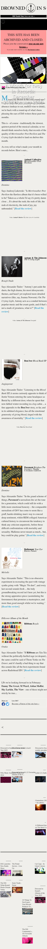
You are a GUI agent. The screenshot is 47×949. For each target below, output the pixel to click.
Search (42, 27)
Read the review (23, 208)
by (10, 87)
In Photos (27, 21)
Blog (35, 21)
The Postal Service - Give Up (17, 866)
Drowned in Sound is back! (21, 748)
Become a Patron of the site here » (25, 703)
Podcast (41, 21)
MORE (41, 846)
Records (9, 21)
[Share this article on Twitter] (7, 704)
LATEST (3, 739)
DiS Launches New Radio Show (5, 866)
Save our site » (23, 16)
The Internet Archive (34, 50)
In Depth (18, 21)
